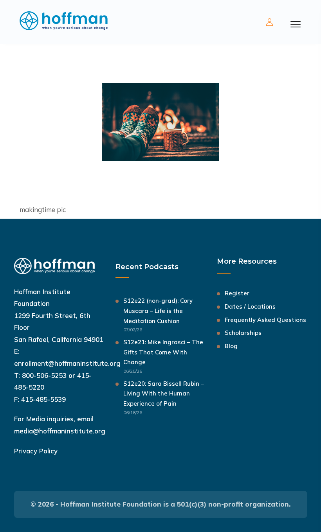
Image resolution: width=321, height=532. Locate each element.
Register (237, 293)
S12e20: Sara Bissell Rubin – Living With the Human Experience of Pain (163, 394)
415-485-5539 (43, 399)
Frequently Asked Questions (265, 320)
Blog (231, 346)
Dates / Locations (250, 306)
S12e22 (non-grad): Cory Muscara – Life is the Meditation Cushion (158, 311)
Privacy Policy (36, 451)
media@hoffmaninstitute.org (59, 431)
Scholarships (243, 332)
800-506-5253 (44, 375)
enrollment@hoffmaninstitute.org (67, 363)
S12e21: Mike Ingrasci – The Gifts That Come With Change (163, 352)
